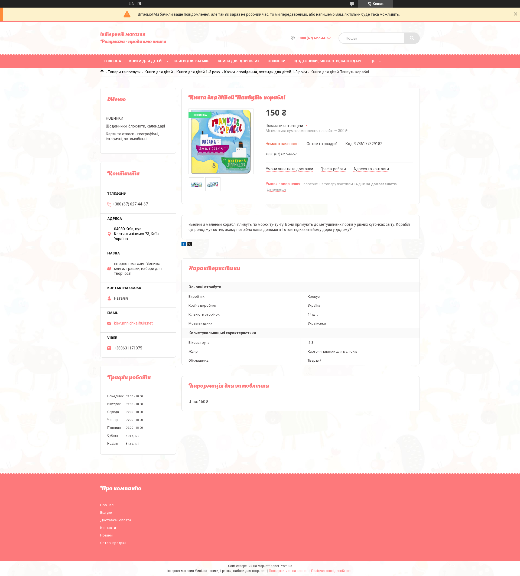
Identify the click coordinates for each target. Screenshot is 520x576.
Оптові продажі (113, 543)
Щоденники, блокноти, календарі (327, 61)
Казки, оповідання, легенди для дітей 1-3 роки (265, 72)
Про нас (106, 505)
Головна (112, 61)
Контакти (108, 528)
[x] (189, 245)
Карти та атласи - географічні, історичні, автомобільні (132, 136)
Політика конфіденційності (332, 571)
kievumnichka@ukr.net (133, 323)
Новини (106, 535)
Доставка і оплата (115, 520)
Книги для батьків (192, 61)
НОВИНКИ (276, 61)
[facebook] (183, 245)
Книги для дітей (145, 61)
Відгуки (106, 512)
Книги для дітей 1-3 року (198, 72)
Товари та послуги (124, 72)
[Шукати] (412, 38)
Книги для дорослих (238, 61)
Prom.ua (286, 566)
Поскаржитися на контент (289, 571)
